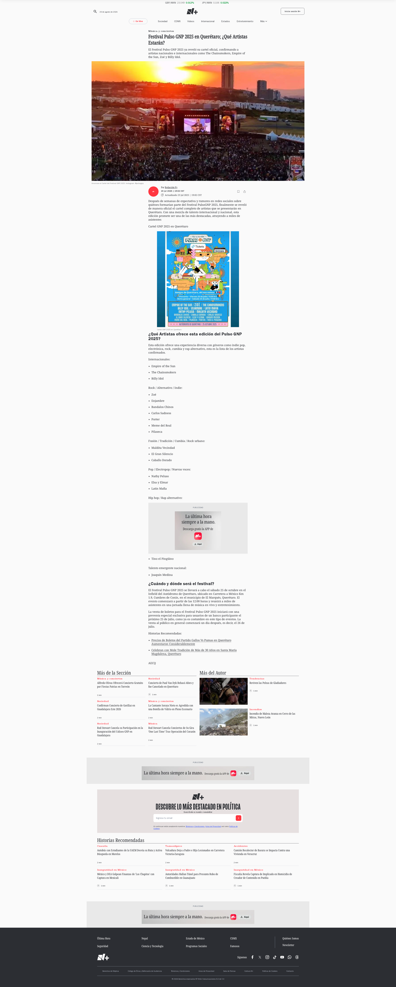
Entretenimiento (245, 21)
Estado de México (195, 938)
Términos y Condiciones (180, 971)
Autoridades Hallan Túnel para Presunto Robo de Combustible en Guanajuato (191, 876)
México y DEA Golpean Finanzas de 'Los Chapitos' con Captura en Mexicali (125, 876)
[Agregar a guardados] (238, 191)
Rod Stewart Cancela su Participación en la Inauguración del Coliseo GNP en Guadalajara (120, 731)
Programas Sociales (196, 946)
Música (152, 723)
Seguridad (102, 946)
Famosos (234, 946)
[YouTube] (282, 957)
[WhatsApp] (289, 957)
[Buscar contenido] (95, 12)
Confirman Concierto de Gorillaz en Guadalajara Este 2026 (116, 707)
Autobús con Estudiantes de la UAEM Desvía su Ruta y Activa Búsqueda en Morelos (129, 852)
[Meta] (252, 957)
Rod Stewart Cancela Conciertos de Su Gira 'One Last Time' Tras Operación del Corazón (171, 729)
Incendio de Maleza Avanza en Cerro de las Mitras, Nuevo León (272, 715)
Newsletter (288, 945)
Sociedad (162, 21)
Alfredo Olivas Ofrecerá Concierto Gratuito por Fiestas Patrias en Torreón (120, 684)
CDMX (177, 21)
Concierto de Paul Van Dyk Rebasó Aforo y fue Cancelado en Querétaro (171, 684)
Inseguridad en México (111, 869)
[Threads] (297, 957)
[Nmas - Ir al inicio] (192, 11)
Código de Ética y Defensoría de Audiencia (145, 971)
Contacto (290, 971)
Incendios (256, 709)
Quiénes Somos (290, 938)
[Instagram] (267, 957)
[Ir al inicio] (103, 957)
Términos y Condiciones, (195, 827)
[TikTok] (275, 957)
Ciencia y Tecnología (152, 946)
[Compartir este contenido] (244, 191)
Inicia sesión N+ (293, 12)
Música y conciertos (109, 678)
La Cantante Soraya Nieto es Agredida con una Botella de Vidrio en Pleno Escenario (170, 707)
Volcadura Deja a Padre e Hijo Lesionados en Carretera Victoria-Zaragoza (194, 852)
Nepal (145, 938)
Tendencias (257, 678)
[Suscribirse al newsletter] (238, 818)
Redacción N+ (171, 187)
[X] (260, 957)
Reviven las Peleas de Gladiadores (268, 683)
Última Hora (103, 938)
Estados (225, 21)
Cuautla (102, 846)
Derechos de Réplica (110, 971)
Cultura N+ (248, 971)
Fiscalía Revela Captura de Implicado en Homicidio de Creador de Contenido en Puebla (263, 876)
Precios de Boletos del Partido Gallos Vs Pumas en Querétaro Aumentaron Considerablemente (191, 642)
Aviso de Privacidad (213, 827)
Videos (190, 21)
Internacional (207, 21)
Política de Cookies (269, 971)
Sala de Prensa (229, 971)
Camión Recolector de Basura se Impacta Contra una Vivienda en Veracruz (262, 852)
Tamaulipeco (173, 846)
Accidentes (241, 846)
